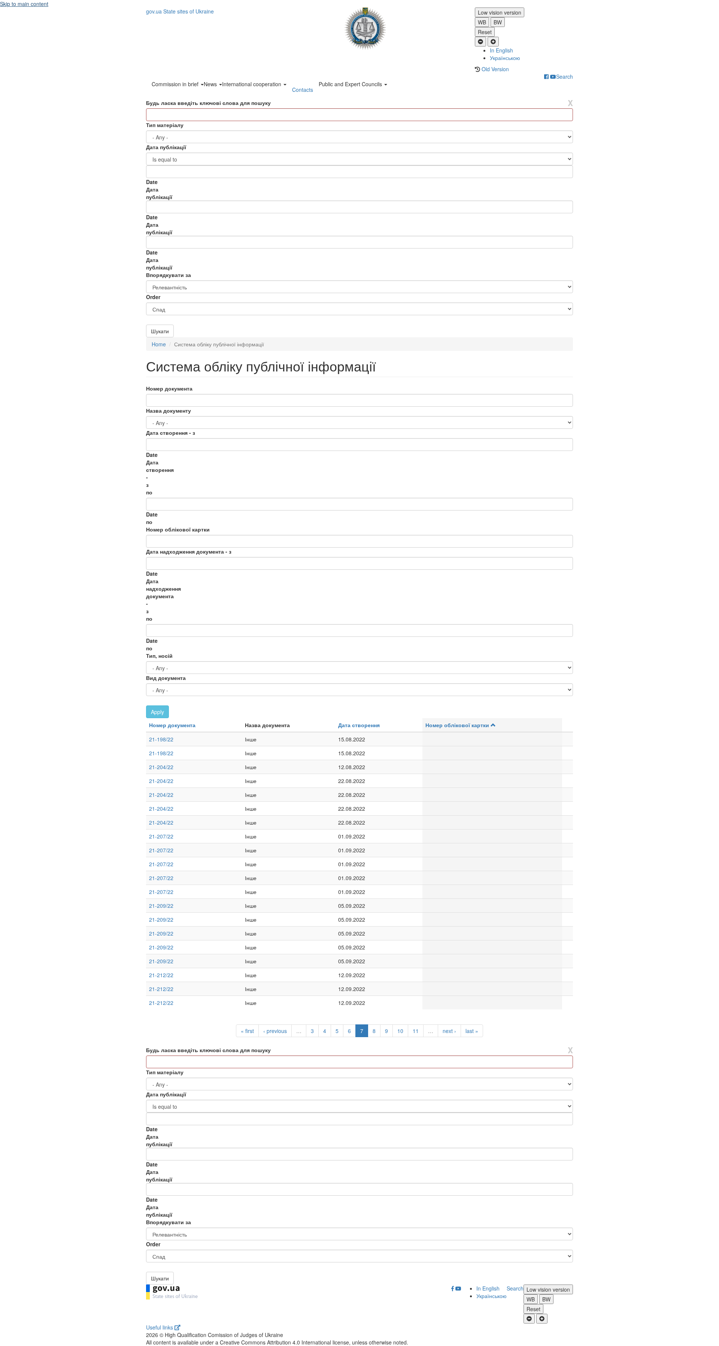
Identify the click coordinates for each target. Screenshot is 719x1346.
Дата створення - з (170, 432)
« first (247, 1031)
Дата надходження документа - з (188, 551)
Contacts (302, 89)
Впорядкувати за (168, 274)
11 (416, 1031)
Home (159, 344)
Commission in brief (176, 84)
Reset (485, 32)
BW (498, 22)
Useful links (160, 1327)
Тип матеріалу (164, 125)
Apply (157, 712)
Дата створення (359, 725)
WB (482, 22)
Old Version (495, 69)
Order (153, 297)
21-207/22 (161, 836)
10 (400, 1031)
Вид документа (166, 677)
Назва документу (168, 410)
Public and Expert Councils (351, 84)
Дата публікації (166, 147)
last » (471, 1031)
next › (449, 1031)
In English (501, 50)
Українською (505, 57)
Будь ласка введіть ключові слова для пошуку (208, 102)
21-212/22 (161, 975)
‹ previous (275, 1031)
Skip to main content (24, 3)
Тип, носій (159, 655)
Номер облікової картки (178, 529)
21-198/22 (161, 739)
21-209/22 (161, 905)
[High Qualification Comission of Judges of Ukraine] (360, 28)
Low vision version (499, 12)
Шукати (160, 331)
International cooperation (252, 84)
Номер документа (169, 388)
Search (564, 76)
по (149, 492)
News (211, 84)
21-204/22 (161, 767)
